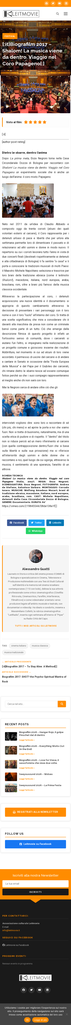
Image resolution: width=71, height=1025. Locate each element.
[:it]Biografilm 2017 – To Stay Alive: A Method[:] (29, 666)
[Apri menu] (66, 13)
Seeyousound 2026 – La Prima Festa (40, 785)
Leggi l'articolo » (27, 740)
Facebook (18, 522)
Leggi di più (40, 1019)
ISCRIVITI (35, 892)
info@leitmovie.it (11, 930)
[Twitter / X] (53, 3)
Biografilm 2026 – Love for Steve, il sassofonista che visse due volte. (39, 761)
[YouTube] (59, 3)
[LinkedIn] (66, 3)
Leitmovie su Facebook (17, 945)
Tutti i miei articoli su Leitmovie (36, 626)
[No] (66, 1014)
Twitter (38, 522)
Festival (9, 36)
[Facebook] (46, 3)
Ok (27, 1019)
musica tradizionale (13, 652)
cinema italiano (18, 646)
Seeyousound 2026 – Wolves (36, 774)
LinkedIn (56, 522)
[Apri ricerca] (57, 13)
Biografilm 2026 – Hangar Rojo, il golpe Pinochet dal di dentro (41, 734)
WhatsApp (37, 531)
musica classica (40, 646)
